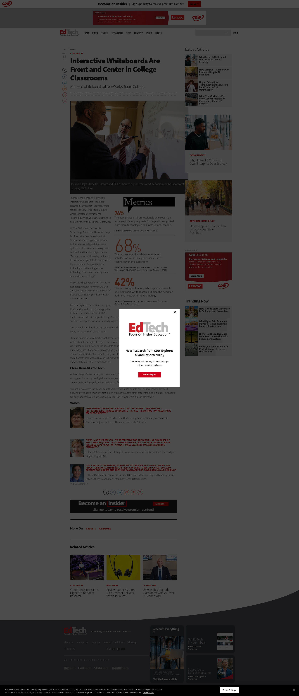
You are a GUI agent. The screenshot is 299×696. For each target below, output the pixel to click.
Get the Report (149, 374)
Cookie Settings (229, 690)
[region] (149, 690)
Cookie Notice (148, 692)
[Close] (294, 690)
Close (175, 312)
